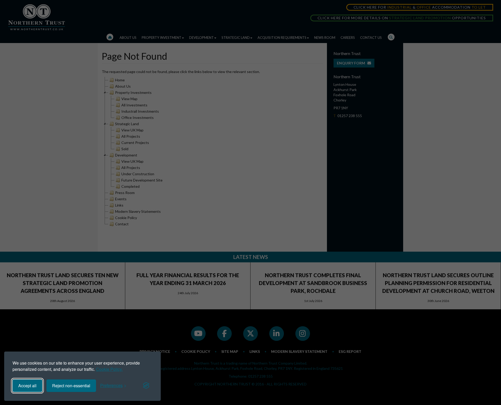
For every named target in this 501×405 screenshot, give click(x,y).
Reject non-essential (71, 386)
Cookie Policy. (109, 369)
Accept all (27, 386)
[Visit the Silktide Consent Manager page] (146, 385)
